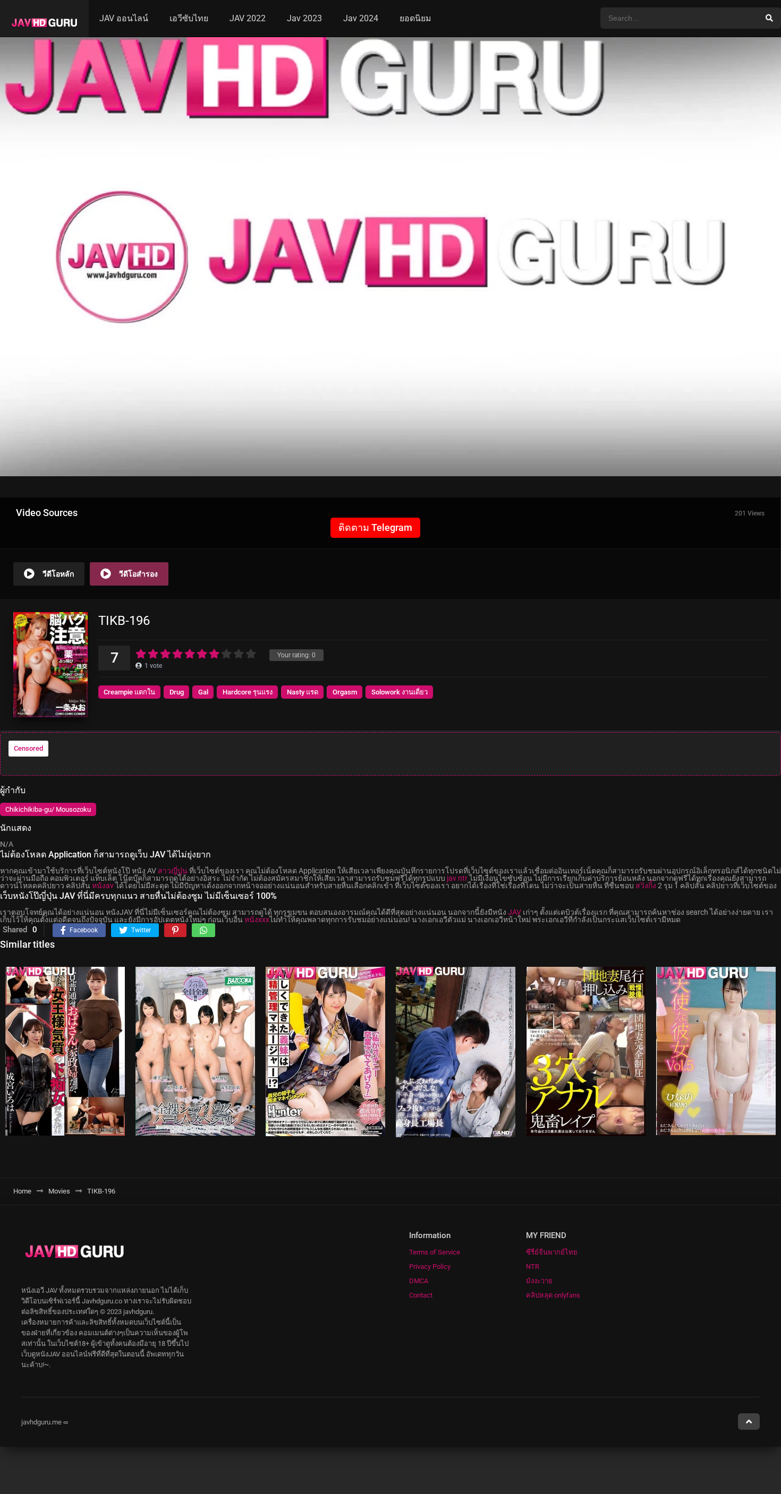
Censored (28, 748)
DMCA (418, 1281)
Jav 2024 (360, 18)
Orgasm (345, 692)
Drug (176, 692)
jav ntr (457, 878)
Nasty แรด (302, 692)
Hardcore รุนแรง (248, 692)
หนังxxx (256, 919)
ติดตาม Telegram (375, 527)
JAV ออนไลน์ (123, 18)
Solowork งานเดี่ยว (399, 692)
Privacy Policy (430, 1266)
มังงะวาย (539, 1281)
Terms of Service (434, 1252)
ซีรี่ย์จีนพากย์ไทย (552, 1252)
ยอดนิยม (415, 18)
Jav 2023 (304, 18)
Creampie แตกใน (129, 692)
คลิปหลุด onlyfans (553, 1295)
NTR (532, 1266)
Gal (203, 692)
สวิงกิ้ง (645, 885)
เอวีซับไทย (188, 18)
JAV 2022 (248, 18)
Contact (420, 1295)
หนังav (103, 885)
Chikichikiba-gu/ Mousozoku (48, 809)
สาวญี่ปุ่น (173, 870)
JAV (514, 912)
